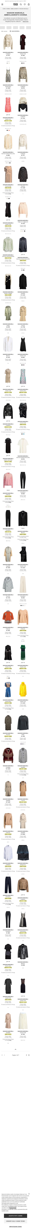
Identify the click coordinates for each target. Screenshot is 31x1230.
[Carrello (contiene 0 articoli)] (28, 4)
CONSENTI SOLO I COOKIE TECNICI (15, 1221)
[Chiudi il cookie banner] (29, 1194)
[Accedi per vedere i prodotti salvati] (24, 4)
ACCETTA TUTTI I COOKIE (15, 1215)
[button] (15, 1049)
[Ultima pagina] (28, 1055)
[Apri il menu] (2, 4)
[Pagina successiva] (26, 1055)
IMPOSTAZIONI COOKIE (15, 1226)
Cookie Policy (13, 1207)
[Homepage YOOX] (15, 4)
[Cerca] (20, 4)
